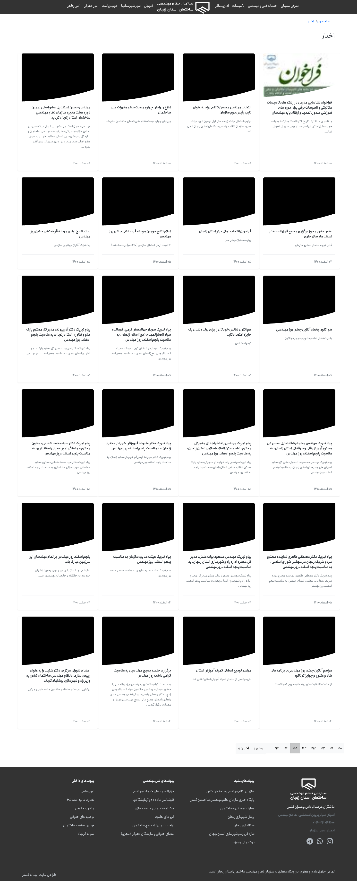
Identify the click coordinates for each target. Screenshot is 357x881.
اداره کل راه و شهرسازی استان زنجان (232, 834)
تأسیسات (238, 6)
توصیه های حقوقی (82, 817)
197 (276, 748)
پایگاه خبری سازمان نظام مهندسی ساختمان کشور (222, 799)
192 (323, 748)
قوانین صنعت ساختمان (78, 825)
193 (313, 748)
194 (304, 748)
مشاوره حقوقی (84, 808)
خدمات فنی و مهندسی (262, 6)
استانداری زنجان (244, 825)
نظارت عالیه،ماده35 (80, 799)
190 (340, 748)
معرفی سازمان (290, 6)
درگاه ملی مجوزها (243, 842)
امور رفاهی (73, 6)
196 (286, 748)
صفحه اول (323, 21)
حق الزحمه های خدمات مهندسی (152, 791)
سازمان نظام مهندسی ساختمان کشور (230, 791)
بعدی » (258, 748)
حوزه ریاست (110, 6)
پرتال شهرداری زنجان (241, 817)
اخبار (311, 21)
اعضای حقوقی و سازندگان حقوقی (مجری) (147, 834)
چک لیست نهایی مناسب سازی (154, 808)
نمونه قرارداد (86, 834)
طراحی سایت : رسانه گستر (39, 875)
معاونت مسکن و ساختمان (237, 808)
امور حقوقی (91, 6)
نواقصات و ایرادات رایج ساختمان (153, 825)
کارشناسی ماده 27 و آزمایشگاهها (153, 799)
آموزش (148, 6)
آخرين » (243, 748)
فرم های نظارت (164, 817)
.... (270, 748)
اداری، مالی (221, 6)
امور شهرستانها (131, 6)
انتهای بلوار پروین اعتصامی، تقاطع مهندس (306, 815)
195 (295, 748)
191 (331, 748)
